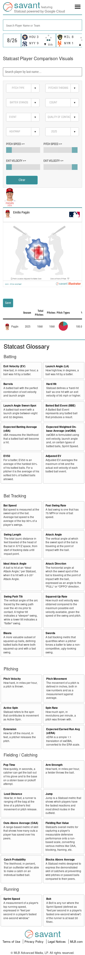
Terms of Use (11, 941)
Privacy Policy (34, 941)
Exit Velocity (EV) (14, 366)
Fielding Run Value (57, 823)
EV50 (6, 456)
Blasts (7, 633)
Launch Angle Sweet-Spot (19, 405)
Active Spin (10, 708)
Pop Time (9, 765)
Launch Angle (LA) (57, 366)
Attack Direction (56, 564)
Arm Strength (54, 765)
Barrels (8, 384)
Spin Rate (52, 708)
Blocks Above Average (60, 859)
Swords (50, 633)
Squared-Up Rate (56, 596)
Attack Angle (54, 534)
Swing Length (12, 534)
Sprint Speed (11, 899)
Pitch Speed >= (15, 144)
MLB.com (76, 941)
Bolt (48, 899)
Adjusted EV (53, 456)
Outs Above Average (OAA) (20, 823)
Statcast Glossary (26, 346)
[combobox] (42, 25)
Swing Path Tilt (13, 596)
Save (8, 303)
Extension (9, 729)
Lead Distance (13, 794)
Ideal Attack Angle (15, 564)
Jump (49, 794)
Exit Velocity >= (16, 161)
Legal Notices (57, 941)
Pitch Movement (56, 679)
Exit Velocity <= (53, 161)
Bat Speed (10, 505)
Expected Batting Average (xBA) (20, 429)
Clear (22, 180)
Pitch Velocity (12, 679)
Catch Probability (15, 859)
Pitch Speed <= (53, 144)
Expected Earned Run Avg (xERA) (63, 731)
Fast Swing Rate (56, 505)
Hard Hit (51, 384)
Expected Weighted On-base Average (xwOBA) (61, 429)
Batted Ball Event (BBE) (60, 405)
